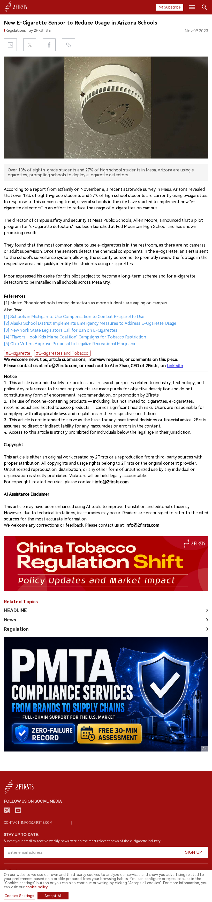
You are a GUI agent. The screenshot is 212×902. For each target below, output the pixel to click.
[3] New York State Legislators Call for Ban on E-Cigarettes (60, 330)
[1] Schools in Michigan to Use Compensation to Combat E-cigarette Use (74, 316)
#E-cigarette (18, 353)
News (10, 619)
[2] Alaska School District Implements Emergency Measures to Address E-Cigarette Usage (90, 323)
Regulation (16, 629)
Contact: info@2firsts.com (28, 823)
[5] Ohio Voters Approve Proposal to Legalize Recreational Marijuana (69, 343)
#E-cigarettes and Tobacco (62, 353)
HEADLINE (15, 610)
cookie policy (37, 887)
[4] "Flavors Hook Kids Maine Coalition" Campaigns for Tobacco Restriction (75, 337)
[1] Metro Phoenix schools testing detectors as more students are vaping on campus (85, 302)
